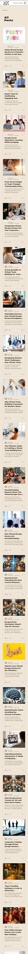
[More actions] (23, 47)
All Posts (5, 10)
